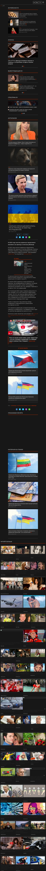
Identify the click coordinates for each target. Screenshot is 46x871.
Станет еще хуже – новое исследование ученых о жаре (23, 107)
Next (36, 50)
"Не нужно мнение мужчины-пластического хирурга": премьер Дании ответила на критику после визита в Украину (22, 197)
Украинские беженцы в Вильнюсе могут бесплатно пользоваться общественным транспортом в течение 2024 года (23, 476)
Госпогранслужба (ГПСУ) (24, 405)
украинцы (13, 405)
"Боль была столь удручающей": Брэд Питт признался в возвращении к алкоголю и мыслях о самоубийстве (28, 78)
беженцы (33, 405)
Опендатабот (28, 254)
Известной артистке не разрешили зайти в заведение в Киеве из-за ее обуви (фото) (27, 22)
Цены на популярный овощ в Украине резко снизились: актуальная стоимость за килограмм (28, 15)
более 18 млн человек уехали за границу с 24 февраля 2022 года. (23, 315)
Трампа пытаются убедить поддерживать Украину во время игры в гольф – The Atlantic (28, 87)
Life (20, 12)
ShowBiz (21, 75)
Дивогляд (11, 254)
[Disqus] (23, 433)
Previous (9, 50)
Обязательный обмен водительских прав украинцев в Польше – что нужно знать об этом (28, 268)
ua (34, 2)
